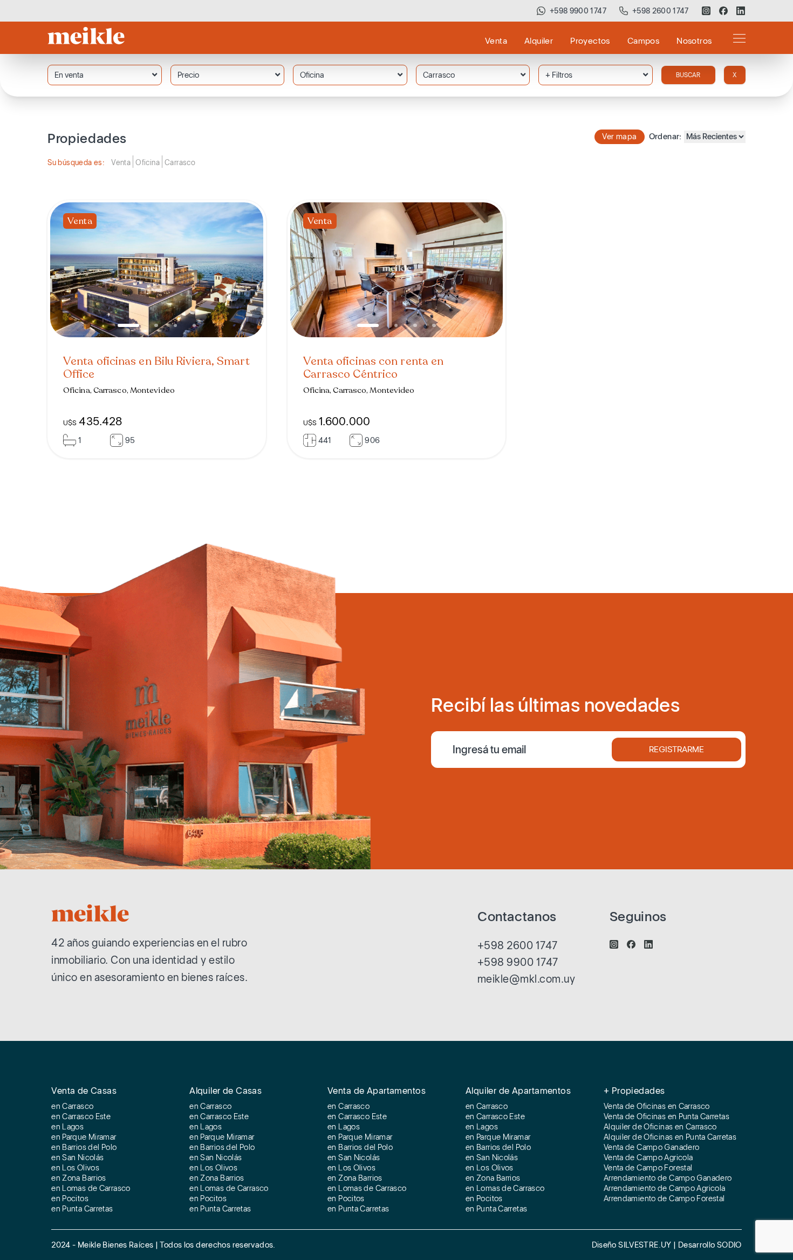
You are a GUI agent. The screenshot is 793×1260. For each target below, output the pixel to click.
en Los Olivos (75, 1168)
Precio (188, 75)
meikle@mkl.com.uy (526, 978)
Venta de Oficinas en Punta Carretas (666, 1117)
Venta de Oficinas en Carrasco (657, 1106)
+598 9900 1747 (578, 10)
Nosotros (694, 41)
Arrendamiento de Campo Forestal (664, 1199)
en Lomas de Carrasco (91, 1188)
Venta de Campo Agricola (648, 1158)
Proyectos (590, 41)
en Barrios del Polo (84, 1147)
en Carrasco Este (81, 1117)
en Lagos (67, 1127)
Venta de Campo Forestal (648, 1168)
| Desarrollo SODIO (707, 1245)
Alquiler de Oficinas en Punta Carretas (670, 1137)
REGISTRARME (676, 749)
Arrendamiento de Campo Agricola (665, 1188)
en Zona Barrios (78, 1178)
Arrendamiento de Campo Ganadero (668, 1178)
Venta (496, 41)
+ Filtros (558, 75)
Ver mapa (619, 136)
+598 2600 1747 (660, 10)
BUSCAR (688, 75)
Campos (643, 41)
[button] (128, 325)
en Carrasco (72, 1106)
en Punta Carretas (82, 1209)
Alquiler (538, 41)
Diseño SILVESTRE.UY (633, 1245)
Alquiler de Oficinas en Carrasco (660, 1127)
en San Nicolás (77, 1158)
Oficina (312, 75)
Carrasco (439, 75)
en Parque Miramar (83, 1137)
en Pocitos (69, 1199)
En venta (69, 75)
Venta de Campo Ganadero (652, 1147)
